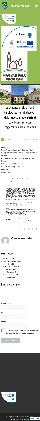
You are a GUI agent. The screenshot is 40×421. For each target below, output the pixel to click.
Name (6, 304)
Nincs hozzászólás (29, 139)
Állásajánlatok (11, 272)
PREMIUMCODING (28, 417)
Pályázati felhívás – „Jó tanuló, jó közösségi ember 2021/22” (11, 261)
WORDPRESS (24, 419)
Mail (5, 312)
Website (4, 321)
